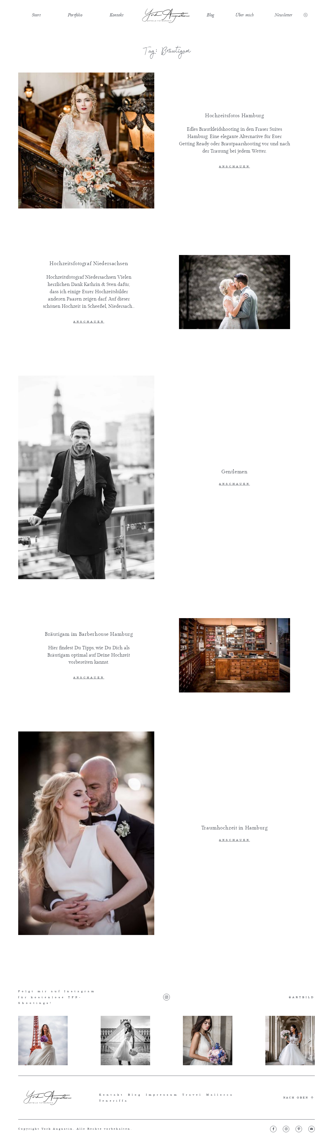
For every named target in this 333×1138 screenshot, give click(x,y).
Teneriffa (114, 1100)
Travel (192, 1094)
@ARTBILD (302, 997)
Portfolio (75, 14)
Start (36, 14)
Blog (210, 14)
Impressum (162, 1094)
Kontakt (116, 14)
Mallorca (220, 1094)
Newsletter (283, 14)
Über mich (244, 14)
